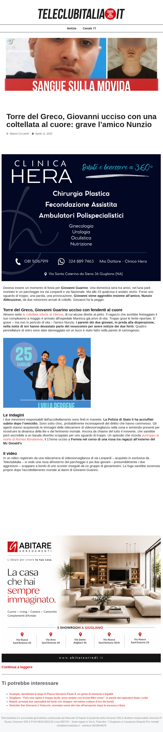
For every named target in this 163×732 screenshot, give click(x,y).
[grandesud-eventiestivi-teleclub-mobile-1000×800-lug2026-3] (47, 372)
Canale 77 (89, 28)
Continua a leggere (17, 667)
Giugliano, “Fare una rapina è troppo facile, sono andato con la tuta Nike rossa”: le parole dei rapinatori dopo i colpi (78, 697)
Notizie (71, 28)
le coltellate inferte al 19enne (42, 314)
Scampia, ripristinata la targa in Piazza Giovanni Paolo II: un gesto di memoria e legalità (61, 694)
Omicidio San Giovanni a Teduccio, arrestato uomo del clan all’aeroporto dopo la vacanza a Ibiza (67, 705)
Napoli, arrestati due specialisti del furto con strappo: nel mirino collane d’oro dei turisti (61, 701)
